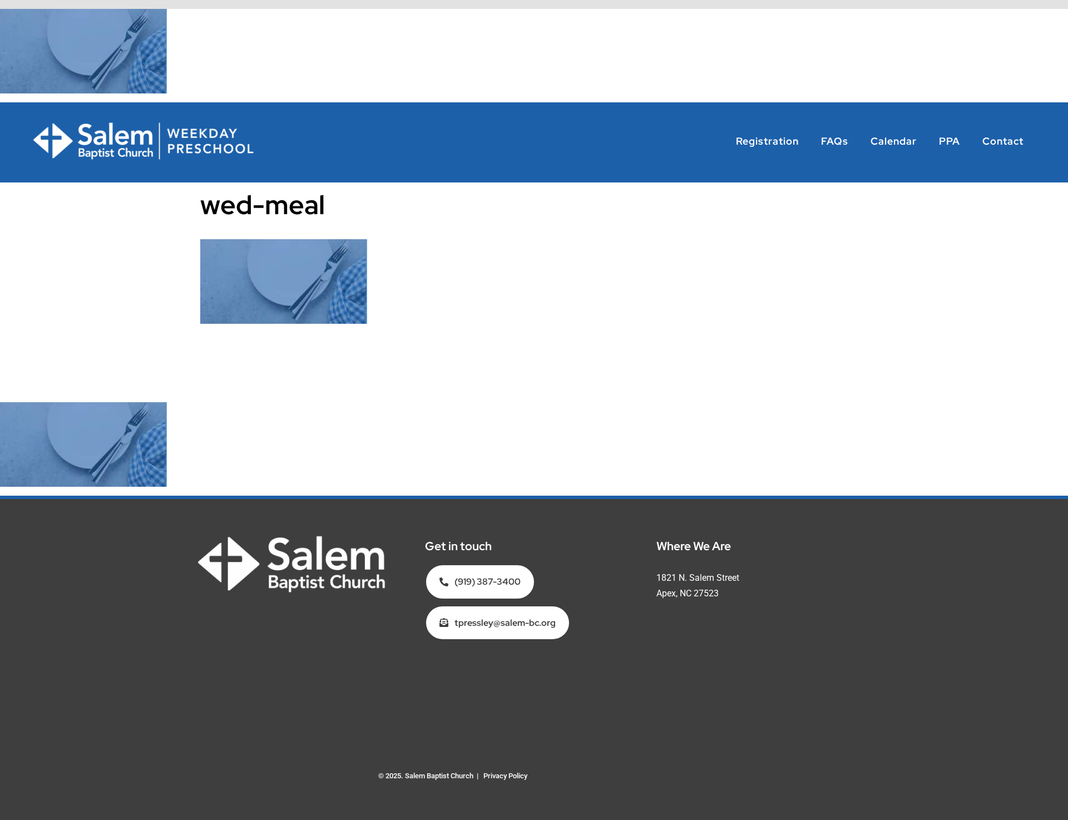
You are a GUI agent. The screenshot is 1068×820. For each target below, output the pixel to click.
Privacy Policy (505, 776)
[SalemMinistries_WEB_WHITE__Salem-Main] (292, 539)
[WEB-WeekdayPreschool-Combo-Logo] (144, 125)
